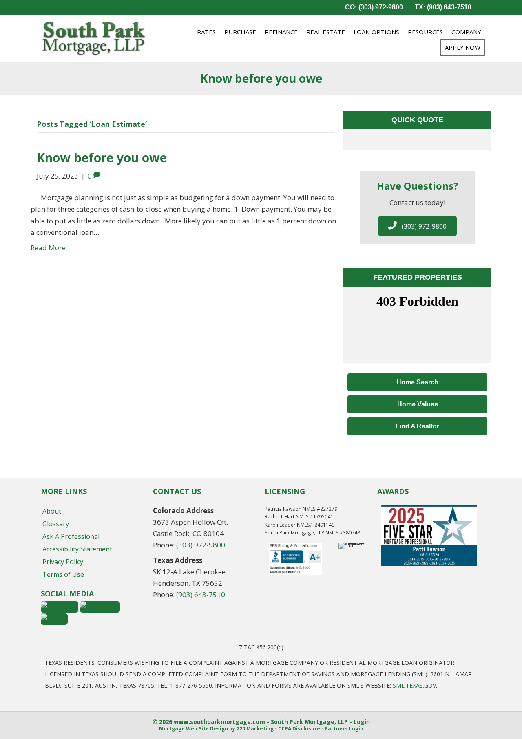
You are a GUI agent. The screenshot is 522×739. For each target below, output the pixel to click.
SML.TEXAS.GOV (414, 685)
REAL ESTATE (325, 32)
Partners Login (344, 728)
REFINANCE (281, 32)
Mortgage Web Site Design (193, 728)
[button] (417, 226)
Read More (48, 247)
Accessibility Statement (77, 549)
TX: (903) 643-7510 (443, 7)
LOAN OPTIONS (376, 32)
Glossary (55, 523)
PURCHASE (240, 32)
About (51, 511)
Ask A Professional (71, 536)
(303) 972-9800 (200, 544)
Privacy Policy (62, 561)
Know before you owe (102, 157)
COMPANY (466, 32)
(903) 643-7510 (200, 594)
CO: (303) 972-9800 (374, 7)
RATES (206, 32)
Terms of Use (63, 574)
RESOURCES (425, 32)
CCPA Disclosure (299, 728)
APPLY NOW (462, 47)
